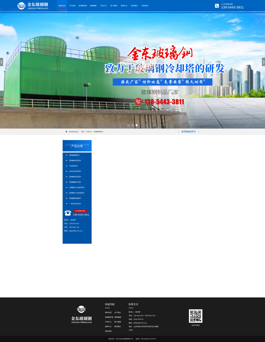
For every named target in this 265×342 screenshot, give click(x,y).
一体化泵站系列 (75, 204)
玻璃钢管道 (83, 6)
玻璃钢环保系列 (75, 160)
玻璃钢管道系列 (75, 177)
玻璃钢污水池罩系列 (76, 187)
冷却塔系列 (73, 166)
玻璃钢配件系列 (75, 182)
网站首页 (62, 6)
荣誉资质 (145, 6)
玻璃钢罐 (93, 6)
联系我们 (134, 6)
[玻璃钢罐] (185, 154)
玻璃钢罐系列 (98, 131)
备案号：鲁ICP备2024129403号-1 (146, 339)
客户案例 (114, 6)
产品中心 (103, 6)
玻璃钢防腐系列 (75, 198)
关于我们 (72, 6)
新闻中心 (124, 6)
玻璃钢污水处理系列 (76, 193)
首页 (82, 131)
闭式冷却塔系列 (75, 171)
